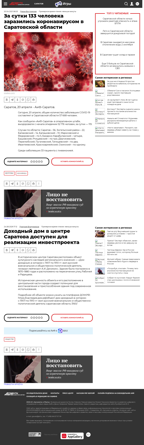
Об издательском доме (36, 393)
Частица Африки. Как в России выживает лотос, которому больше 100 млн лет (122, 252)
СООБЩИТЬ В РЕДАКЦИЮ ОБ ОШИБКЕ (41, 396)
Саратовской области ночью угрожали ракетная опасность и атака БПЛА (117, 21)
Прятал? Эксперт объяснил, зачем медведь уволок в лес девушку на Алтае (122, 243)
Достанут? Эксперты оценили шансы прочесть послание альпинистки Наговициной (123, 111)
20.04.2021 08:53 (11, 11)
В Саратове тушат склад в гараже (117, 55)
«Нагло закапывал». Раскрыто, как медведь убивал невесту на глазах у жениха (123, 130)
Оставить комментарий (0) (72, 161)
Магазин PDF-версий (85, 393)
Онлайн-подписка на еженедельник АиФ (116, 393)
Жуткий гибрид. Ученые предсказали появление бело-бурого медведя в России (123, 261)
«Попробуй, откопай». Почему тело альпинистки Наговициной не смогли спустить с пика (122, 270)
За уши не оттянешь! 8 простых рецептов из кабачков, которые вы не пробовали (123, 83)
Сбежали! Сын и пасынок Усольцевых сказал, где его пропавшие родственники (123, 93)
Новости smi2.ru (13, 218)
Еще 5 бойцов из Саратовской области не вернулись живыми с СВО (117, 66)
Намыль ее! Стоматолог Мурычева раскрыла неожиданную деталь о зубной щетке (122, 120)
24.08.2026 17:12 (10, 227)
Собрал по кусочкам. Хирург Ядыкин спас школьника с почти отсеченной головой (123, 280)
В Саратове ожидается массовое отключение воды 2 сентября (118, 43)
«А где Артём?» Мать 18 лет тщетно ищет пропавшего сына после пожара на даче (122, 102)
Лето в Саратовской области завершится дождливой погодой (117, 32)
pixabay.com (9, 93)
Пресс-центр (67, 393)
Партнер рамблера (50, 434)
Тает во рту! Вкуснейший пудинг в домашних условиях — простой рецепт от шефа (122, 233)
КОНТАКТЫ (55, 393)
